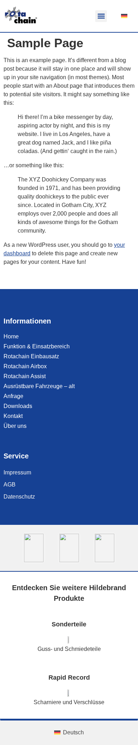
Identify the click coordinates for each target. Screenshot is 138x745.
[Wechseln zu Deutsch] (124, 16)
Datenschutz (19, 497)
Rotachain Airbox (25, 366)
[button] (101, 16)
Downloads (18, 406)
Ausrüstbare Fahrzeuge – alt (39, 386)
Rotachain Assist (25, 376)
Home (11, 336)
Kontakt (13, 416)
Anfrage (13, 396)
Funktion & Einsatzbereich (37, 346)
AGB (10, 485)
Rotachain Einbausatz (31, 356)
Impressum (17, 472)
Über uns (15, 426)
